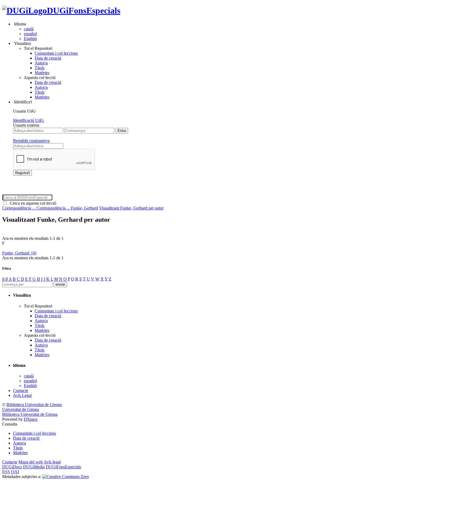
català (29, 29)
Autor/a (41, 63)
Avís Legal (22, 395)
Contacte (20, 390)
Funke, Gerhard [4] (19, 253)
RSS (6, 471)
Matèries (42, 72)
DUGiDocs (12, 467)
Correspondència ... (19, 208)
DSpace (30, 419)
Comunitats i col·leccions (56, 53)
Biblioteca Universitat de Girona (34, 404)
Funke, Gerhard (84, 208)
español (30, 33)
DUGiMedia (34, 467)
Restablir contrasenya (31, 140)
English (30, 38)
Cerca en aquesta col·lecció (32, 203)
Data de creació (48, 58)
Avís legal (52, 462)
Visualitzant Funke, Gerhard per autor (131, 208)
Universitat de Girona (20, 409)
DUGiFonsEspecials (83, 10)
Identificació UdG (28, 120)
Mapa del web (30, 462)
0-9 (5, 279)
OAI (15, 471)
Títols (39, 68)
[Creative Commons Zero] (65, 476)
